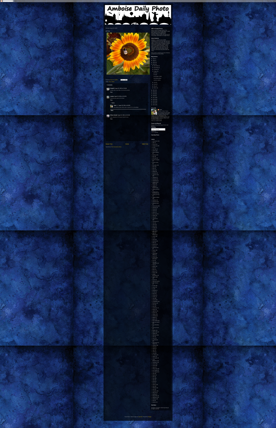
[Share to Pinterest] (126, 80)
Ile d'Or (153, 285)
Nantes (153, 309)
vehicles (154, 384)
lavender (154, 290)
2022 (154, 64)
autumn (154, 150)
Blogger (149, 416)
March (155, 87)
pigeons (154, 319)
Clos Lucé (154, 213)
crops (153, 224)
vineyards (154, 390)
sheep (153, 346)
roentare (112, 96)
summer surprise (157, 80)
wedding (154, 394)
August (155, 71)
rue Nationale (155, 339)
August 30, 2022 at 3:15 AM (121, 88)
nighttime (154, 311)
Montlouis (154, 303)
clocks (153, 212)
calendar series (155, 174)
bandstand (154, 154)
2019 (154, 93)
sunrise (153, 363)
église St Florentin (154, 234)
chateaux (154, 200)
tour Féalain (154, 370)
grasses (154, 271)
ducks (153, 229)
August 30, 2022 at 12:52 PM (120, 96)
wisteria (154, 402)
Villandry (154, 387)
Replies (113, 102)
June (155, 84)
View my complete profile (156, 120)
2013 (154, 104)
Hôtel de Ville (155, 281)
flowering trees (155, 247)
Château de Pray (155, 194)
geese (153, 269)
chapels (154, 184)
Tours (153, 373)
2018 (154, 95)
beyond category (155, 159)
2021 (154, 90)
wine (153, 400)
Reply (111, 92)
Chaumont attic (155, 203)
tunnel (153, 381)
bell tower (154, 158)
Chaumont (154, 201)
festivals (154, 241)
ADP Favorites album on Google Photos (158, 33)
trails (153, 376)
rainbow (154, 333)
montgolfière (155, 301)
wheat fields (154, 395)
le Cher (153, 291)
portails (153, 330)
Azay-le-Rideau (155, 152)
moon (153, 304)
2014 (154, 102)
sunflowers (154, 362)
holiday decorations (154, 275)
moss (153, 306)
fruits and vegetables (154, 262)
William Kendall (113, 115)
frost (153, 260)
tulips (153, 379)
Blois (153, 168)
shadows (154, 345)
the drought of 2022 (158, 76)
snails (153, 351)
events (153, 236)
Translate (156, 132)
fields (153, 242)
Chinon (153, 209)
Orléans (154, 314)
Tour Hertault (155, 371)
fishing (153, 245)
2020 (154, 92)
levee (153, 293)
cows (153, 223)
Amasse (154, 144)
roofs (153, 336)
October (156, 69)
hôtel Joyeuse (155, 282)
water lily (154, 392)
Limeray (154, 295)
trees (153, 378)
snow (153, 353)
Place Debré (155, 320)
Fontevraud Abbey (154, 254)
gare (153, 267)
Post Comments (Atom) (116, 146)
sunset (153, 365)
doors (153, 226)
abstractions (155, 141)
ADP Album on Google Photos (163, 35)
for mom (155, 74)
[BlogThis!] (122, 80)
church (153, 210)
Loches (153, 296)
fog (153, 251)
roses (153, 338)
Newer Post (109, 144)
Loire (153, 298)
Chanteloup (154, 180)
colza (153, 217)
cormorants (154, 221)
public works (155, 331)
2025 (154, 58)
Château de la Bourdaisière (155, 192)
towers (153, 375)
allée (153, 142)
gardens (154, 266)
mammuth (140, 416)
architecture (154, 145)
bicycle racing (155, 162)
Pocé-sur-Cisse (155, 327)
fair (153, 237)
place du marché (155, 322)
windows (154, 398)
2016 (154, 99)
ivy (153, 288)
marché (154, 299)
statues (154, 356)
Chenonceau (155, 206)
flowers (113, 81)
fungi (153, 264)
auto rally (154, 149)
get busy (155, 72)
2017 (154, 97)
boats (153, 169)
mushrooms (154, 307)
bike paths (154, 165)
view (153, 386)
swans (153, 367)
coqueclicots (155, 218)
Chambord (154, 179)
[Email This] (121, 80)
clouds (153, 215)
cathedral (154, 177)
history (153, 272)
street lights (154, 358)
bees (110, 81)
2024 (154, 60)
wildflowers (154, 397)
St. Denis (154, 354)
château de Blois (155, 189)
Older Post (145, 144)
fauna (153, 239)
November (156, 67)
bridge (153, 171)
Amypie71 (112, 88)
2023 (154, 62)
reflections (154, 335)
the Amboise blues (157, 78)
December (156, 65)
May (155, 86)
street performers (154, 360)
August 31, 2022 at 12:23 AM (124, 115)
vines (153, 389)
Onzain (153, 312)
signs (153, 350)
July (155, 82)
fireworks (154, 244)
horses (153, 279)
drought (154, 227)
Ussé (153, 383)
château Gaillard (155, 197)
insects (153, 287)
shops (153, 348)
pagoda (153, 317)
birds (153, 166)
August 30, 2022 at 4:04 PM (124, 105)
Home (127, 144)
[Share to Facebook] (125, 80)
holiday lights (155, 277)
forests (153, 256)
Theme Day (154, 368)
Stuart (115, 105)
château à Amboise (154, 187)
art (153, 147)
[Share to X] (124, 80)
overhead (154, 315)
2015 (154, 101)
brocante (154, 173)
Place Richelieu (155, 324)
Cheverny (154, 207)
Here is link (153, 52)
